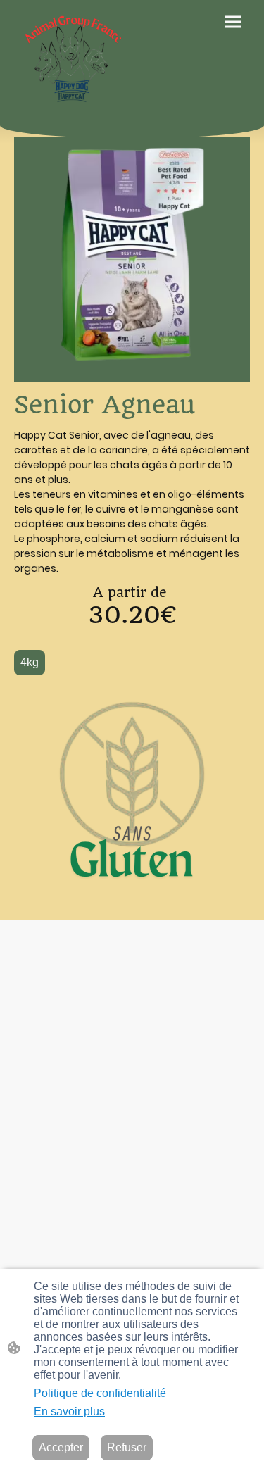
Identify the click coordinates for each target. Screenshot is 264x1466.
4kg (29, 662)
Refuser (126, 1447)
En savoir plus (69, 1411)
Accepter (61, 1447)
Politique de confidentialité (100, 1393)
